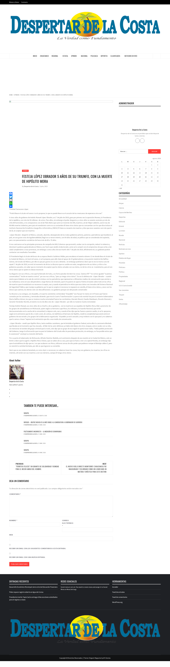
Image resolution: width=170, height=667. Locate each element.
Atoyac (121, 203)
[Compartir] (61, 206)
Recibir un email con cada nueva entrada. (27, 557)
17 (122, 177)
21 (146, 177)
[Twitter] (61, 196)
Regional (55, 56)
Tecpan (121, 295)
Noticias (122, 244)
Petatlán (122, 263)
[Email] (61, 200)
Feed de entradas (118, 592)
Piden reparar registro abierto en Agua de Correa (26, 592)
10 (122, 173)
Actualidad (123, 199)
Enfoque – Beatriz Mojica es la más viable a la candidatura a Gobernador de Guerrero (53, 422)
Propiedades (123, 276)
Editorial (122, 222)
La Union (122, 231)
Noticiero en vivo (131, 56)
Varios (121, 299)
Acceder (115, 587)
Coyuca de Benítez (125, 212)
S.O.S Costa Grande (125, 286)
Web (11, 535)
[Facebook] (61, 193)
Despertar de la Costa (31, 186)
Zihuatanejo (44, 56)
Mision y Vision (14, 2)
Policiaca (94, 56)
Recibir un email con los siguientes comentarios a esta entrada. (37, 548)
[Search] (156, 56)
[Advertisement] (85, 76)
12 (134, 173)
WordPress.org (117, 602)
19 (134, 177)
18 (128, 177)
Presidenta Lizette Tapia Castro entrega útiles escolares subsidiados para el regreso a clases (33, 598)
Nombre (13, 520)
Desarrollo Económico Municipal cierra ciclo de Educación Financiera (33, 587)
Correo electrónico (67, 523)
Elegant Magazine (95, 658)
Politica (121, 272)
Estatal (65, 56)
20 (140, 177)
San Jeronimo (124, 290)
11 (128, 173)
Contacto (24, 2)
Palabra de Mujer (125, 258)
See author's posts (16, 385)
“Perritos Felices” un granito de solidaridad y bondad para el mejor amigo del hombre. (37, 466)
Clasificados (115, 56)
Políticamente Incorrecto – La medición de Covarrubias (42, 431)
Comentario (15, 494)
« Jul (120, 188)
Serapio (26, 413)
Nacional (84, 56)
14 (146, 173)
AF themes (106, 658)
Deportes (104, 56)
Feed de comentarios (119, 597)
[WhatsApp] (61, 203)
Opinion (74, 56)
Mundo (121, 235)
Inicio (35, 56)
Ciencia (121, 208)
